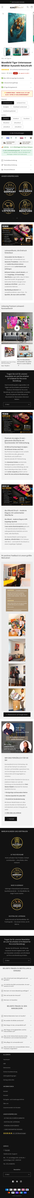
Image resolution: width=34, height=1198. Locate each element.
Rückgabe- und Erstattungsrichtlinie (13, 1099)
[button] (2, 7)
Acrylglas (6, 107)
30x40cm (6, 118)
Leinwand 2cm (7, 103)
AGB (4, 1063)
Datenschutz (6, 1067)
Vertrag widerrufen (8, 1080)
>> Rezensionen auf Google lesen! (17, 714)
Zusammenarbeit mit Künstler (12, 1107)
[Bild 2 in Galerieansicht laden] (17, 52)
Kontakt (5, 1091)
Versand (5, 1095)
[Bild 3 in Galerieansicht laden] (26, 52)
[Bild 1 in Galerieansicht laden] (8, 52)
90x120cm (6, 122)
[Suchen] (28, 7)
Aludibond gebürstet (9, 111)
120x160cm (6, 127)
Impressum (6, 1059)
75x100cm (26, 118)
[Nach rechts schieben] (32, 52)
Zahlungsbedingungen (9, 1076)
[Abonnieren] (29, 404)
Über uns (5, 1103)
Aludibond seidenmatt (20, 107)
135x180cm (18, 127)
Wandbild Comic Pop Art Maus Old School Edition (8, 362)
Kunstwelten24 (18, 1195)
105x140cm (17, 122)
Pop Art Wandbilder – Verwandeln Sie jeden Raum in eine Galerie (24, 361)
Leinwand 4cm (21, 103)
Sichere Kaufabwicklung (10, 1071)
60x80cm (16, 118)
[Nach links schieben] (2, 52)
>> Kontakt (10, 819)
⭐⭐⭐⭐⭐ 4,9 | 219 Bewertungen (14, 1133)
